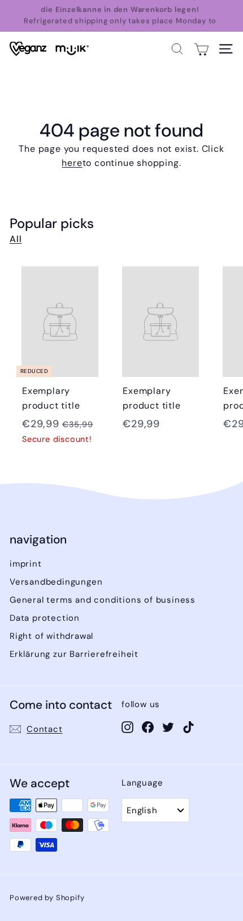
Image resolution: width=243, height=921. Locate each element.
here (72, 163)
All (15, 239)
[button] (177, 48)
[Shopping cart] (201, 49)
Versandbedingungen (56, 581)
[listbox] (155, 810)
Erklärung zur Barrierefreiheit (74, 654)
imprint (26, 563)
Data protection (45, 618)
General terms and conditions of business (103, 600)
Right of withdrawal (51, 636)
